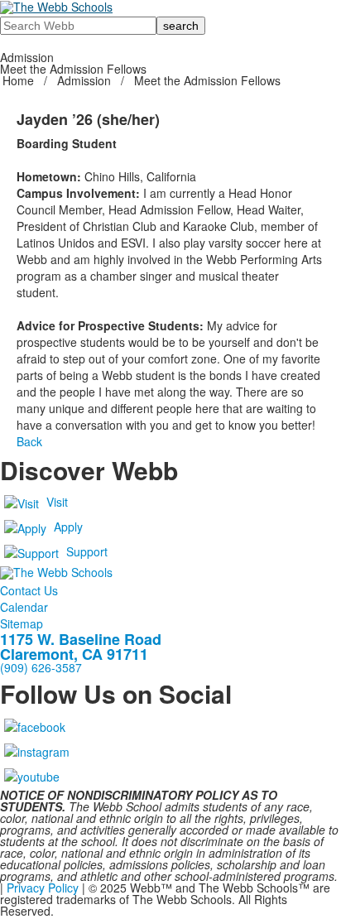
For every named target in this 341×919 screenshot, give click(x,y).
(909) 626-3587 (41, 667)
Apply (68, 526)
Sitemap (21, 623)
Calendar (24, 607)
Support (87, 551)
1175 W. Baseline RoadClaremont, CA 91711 (80, 646)
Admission (84, 80)
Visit (57, 501)
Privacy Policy (43, 887)
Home (19, 80)
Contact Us (29, 590)
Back (29, 441)
